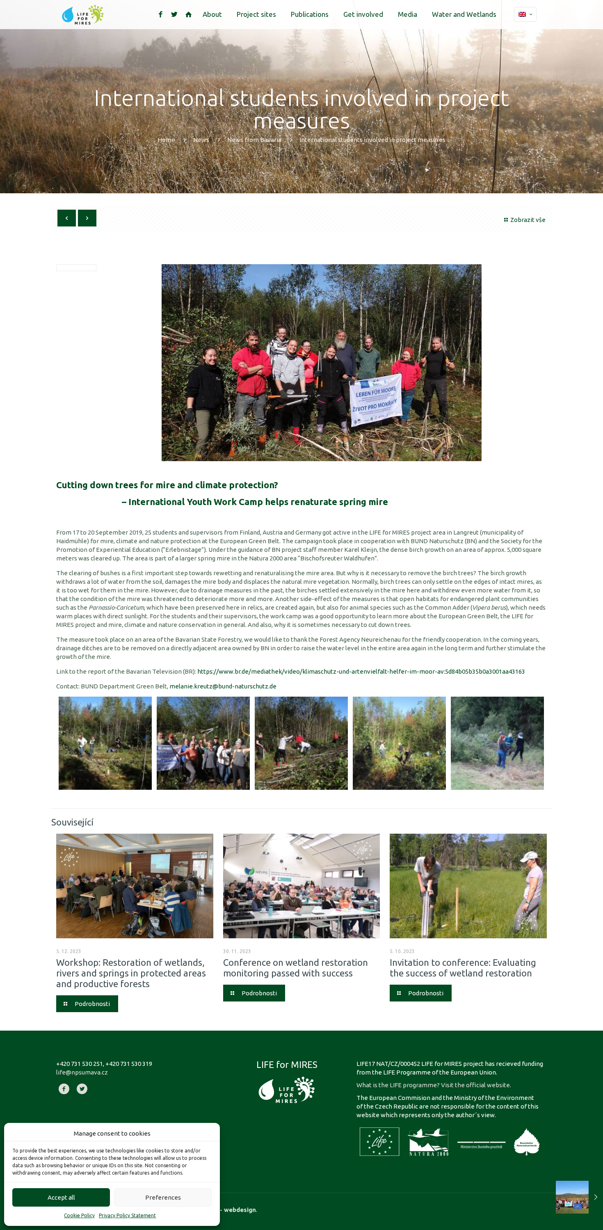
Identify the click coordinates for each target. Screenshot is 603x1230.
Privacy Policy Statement (127, 1215)
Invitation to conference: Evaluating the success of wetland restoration (463, 967)
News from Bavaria (254, 139)
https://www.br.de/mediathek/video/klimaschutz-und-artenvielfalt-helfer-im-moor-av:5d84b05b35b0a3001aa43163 (361, 671)
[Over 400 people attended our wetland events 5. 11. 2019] (579, 1197)
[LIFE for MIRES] (82, 14)
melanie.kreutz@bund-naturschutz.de (222, 686)
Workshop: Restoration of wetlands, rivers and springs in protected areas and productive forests (131, 973)
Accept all (61, 1197)
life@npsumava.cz (82, 1072)
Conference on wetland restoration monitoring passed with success (295, 967)
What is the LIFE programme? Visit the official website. (433, 1084)
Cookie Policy (79, 1215)
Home (166, 139)
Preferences (163, 1197)
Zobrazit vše (528, 219)
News (201, 139)
